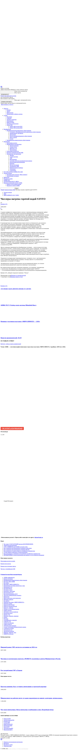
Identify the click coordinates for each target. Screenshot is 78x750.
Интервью (9, 116)
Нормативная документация (14, 144)
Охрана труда (13, 147)
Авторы (7, 574)
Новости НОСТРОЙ (9, 605)
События (9, 118)
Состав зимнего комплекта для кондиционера (15, 552)
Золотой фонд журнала (13, 176)
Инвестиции (10, 112)
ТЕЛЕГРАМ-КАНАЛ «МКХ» (11, 181)
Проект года (7, 614)
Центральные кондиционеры (17, 162)
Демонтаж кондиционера (10, 545)
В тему (11, 138)
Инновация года (8, 587)
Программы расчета (12, 143)
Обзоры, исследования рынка (11, 609)
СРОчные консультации (10, 625)
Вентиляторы (13, 149)
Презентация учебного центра (14, 114)
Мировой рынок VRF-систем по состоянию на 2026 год (19, 647)
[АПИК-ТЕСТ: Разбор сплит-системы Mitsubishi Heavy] (9, 302)
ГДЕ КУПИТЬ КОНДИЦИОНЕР (12, 428)
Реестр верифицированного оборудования (21, 136)
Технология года (8, 629)
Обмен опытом (8, 610)
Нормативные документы (16, 133)
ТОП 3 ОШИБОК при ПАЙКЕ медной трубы (16, 546)
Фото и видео (13, 137)
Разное (5, 617)
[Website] (1, 86)
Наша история (10, 122)
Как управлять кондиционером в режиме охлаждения (18, 548)
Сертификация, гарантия (10, 620)
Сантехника (13, 170)
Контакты (6, 743)
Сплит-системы (14, 156)
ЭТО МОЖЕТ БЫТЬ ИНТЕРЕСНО (11, 288)
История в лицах (8, 590)
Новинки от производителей (18, 275)
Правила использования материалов (13, 742)
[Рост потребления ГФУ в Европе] (4, 667)
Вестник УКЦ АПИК (9, 581)
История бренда (8, 588)
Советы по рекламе (9, 623)
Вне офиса (6, 583)
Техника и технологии (12, 123)
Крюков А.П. (4, 204)
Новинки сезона (8, 603)
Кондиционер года (8, 592)
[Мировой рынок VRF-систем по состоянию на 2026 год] (4, 644)
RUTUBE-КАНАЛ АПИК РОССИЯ (13, 171)
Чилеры (12, 155)
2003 (14, 189)
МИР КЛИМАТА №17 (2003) (11, 195)
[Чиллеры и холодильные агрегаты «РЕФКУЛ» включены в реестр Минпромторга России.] (4, 655)
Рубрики (3, 574)
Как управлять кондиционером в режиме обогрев (16, 549)
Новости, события (8, 607)
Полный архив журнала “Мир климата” (17, 174)
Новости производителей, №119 (11, 338)
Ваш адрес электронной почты (23, 100)
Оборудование (14, 574)
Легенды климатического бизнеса (12, 595)
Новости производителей (10, 606)
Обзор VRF (10, 125)
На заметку (6, 601)
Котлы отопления (14, 165)
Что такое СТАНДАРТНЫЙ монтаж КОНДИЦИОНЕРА (18, 544)
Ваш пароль (18, 92)
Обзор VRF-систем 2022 (16, 127)
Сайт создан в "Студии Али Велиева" (18, 748)
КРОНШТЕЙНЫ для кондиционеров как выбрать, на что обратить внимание (24, 555)
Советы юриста (8, 624)
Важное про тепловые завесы (8, 566)
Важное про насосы (6, 563)
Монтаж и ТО (13, 148)
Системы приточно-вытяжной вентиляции (21, 160)
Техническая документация (14, 154)
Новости (6, 108)
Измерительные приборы (16, 167)
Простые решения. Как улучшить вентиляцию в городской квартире (23, 686)
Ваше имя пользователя (21, 91)
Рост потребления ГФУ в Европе (11, 670)
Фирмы (20, 574)
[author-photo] (4, 284)
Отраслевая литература (13, 151)
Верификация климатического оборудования (18, 140)
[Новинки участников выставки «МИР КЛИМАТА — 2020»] (8, 318)
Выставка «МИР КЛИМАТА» (11, 584)
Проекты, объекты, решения (11, 616)
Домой (2, 189)
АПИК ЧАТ (7, 180)
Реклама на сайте (8, 178)
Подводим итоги (8, 613)
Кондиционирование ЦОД (11, 594)
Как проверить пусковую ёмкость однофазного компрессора (19, 551)
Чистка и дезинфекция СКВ (8, 569)
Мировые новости (8, 599)
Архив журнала (8, 173)
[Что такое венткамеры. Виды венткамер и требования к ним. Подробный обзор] (4, 706)
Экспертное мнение (9, 631)
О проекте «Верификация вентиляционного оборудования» (25, 132)
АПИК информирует (9, 577)
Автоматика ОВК (14, 166)
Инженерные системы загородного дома (14, 585)
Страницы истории (9, 628)
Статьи (5, 115)
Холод (8, 111)
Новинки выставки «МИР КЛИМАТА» (14, 602)
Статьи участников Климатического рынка (15, 627)
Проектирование (14, 145)
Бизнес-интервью (8, 578)
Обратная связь (8, 746)
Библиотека (7, 141)
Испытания (13, 134)
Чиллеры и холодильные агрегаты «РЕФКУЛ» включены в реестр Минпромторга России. (31, 659)
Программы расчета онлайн (8, 561)
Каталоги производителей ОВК (15, 152)
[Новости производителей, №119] (9, 335)
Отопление (13, 169)
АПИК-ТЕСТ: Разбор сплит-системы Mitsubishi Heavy (18, 305)
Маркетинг (6, 177)
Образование (10, 121)
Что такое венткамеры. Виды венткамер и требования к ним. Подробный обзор (27, 709)
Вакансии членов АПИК (13, 185)
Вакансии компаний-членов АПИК (13, 183)
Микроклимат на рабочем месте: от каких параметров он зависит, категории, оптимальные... (32, 698)
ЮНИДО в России (8, 634)
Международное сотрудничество (12, 598)
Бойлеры (12, 163)
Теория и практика (11, 119)
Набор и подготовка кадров (14, 184)
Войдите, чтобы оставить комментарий (11, 344)
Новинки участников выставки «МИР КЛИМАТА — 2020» (20, 321)
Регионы (6, 618)
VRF (11, 158)
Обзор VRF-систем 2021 (16, 126)
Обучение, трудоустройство (11, 612)
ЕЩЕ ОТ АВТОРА (26, 288)
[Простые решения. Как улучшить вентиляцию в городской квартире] (4, 683)
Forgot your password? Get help (8, 95)
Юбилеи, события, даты (10, 632)
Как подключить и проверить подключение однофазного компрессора (22, 553)
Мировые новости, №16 (16, 276)
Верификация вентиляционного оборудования (19, 130)
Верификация (7, 129)
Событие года (7, 621)
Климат (9, 110)
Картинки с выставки (9, 591)
